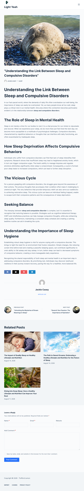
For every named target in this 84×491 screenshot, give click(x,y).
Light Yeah (11, 7)
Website (59, 421)
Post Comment (11, 460)
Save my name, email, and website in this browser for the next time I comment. (32, 454)
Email (32, 421)
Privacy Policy (25, 485)
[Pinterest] (24, 272)
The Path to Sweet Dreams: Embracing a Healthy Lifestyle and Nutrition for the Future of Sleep (61, 357)
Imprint (6, 485)
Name (7, 421)
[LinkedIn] (32, 272)
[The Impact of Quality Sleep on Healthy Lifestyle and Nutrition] (22, 342)
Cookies (14, 485)
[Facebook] (7, 272)
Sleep (20, 81)
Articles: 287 (42, 294)
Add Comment (10, 430)
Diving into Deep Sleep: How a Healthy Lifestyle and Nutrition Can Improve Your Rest (20, 393)
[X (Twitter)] (15, 272)
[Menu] (79, 4)
